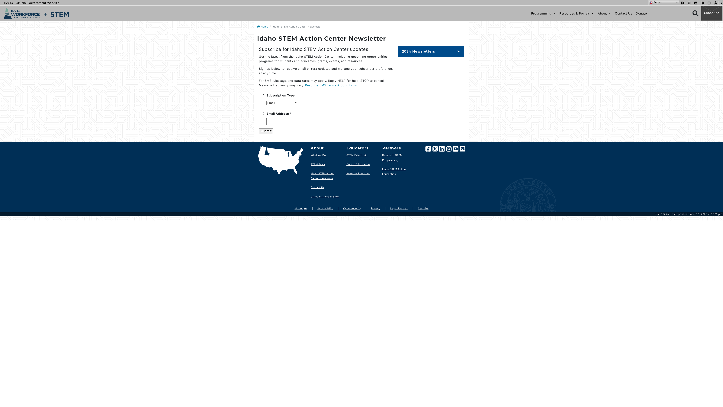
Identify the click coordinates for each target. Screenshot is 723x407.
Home (264, 26)
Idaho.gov (301, 208)
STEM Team (318, 164)
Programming (541, 13)
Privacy (375, 208)
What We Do (318, 155)
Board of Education (358, 173)
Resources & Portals (574, 13)
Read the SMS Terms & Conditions (331, 85)
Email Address (285, 114)
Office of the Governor (325, 196)
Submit (266, 131)
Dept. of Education (358, 164)
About (602, 13)
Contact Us (623, 13)
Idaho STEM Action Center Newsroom (322, 176)
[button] (715, 3)
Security (423, 208)
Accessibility (325, 208)
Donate (641, 13)
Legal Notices (399, 208)
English (657, 2)
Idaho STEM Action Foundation (394, 171)
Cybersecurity (352, 208)
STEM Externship (357, 155)
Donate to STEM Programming (392, 157)
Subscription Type (280, 95)
